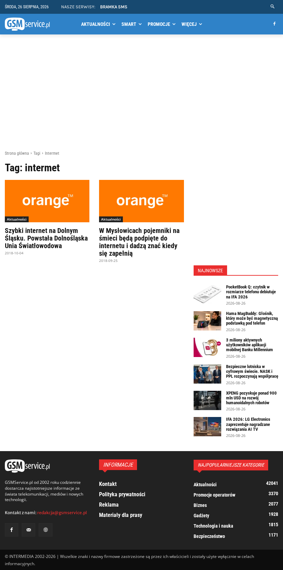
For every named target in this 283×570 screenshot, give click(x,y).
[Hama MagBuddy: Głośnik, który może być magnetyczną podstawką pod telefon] (207, 320)
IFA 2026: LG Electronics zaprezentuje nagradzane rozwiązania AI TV (248, 424)
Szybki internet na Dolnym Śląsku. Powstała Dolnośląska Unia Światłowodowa (46, 238)
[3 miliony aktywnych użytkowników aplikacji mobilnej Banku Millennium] (207, 347)
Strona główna (17, 153)
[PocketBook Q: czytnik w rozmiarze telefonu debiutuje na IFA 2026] (207, 294)
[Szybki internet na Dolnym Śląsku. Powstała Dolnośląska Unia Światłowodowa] (47, 201)
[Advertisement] (141, 99)
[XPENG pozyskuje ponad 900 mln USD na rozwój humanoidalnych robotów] (207, 400)
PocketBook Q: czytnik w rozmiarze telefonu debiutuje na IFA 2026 (251, 291)
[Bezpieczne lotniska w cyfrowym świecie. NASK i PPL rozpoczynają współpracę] (207, 374)
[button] (272, 6)
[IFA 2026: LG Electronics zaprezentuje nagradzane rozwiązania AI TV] (207, 426)
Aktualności (17, 219)
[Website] (45, 530)
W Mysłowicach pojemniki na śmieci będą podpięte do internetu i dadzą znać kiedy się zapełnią (139, 241)
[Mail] (28, 530)
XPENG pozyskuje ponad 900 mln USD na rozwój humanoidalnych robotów (251, 398)
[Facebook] (274, 24)
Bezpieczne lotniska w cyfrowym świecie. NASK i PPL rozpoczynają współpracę (252, 371)
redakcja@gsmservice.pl (62, 512)
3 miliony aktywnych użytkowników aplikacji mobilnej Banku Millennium (249, 345)
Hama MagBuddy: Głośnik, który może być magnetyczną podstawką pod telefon (252, 318)
